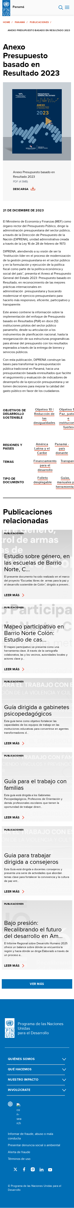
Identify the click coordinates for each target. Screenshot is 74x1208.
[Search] (19, 1114)
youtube (50, 1169)
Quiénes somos (21, 1059)
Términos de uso (19, 1158)
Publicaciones (39, 22)
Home (6, 22)
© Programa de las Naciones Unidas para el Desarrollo (34, 1188)
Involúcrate (19, 1090)
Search (60, 7)
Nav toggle (67, 7)
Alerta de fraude (19, 1152)
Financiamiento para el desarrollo (45, 465)
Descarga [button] (20, 189)
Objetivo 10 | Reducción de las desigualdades (44, 416)
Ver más (37, 984)
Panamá (18, 7)
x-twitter (15, 1169)
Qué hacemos (20, 1069)
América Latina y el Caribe (42, 448)
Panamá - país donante (62, 448)
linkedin (41, 1169)
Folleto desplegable (43, 480)
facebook (24, 1169)
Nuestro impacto (23, 1079)
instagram (33, 1169)
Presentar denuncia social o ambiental (34, 1145)
